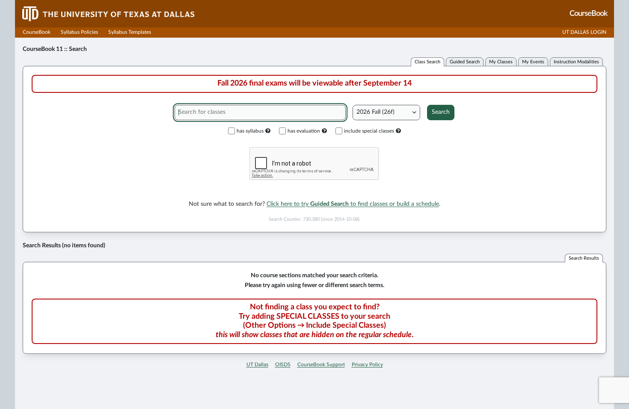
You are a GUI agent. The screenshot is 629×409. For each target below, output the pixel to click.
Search (441, 112)
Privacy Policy (367, 364)
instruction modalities (576, 61)
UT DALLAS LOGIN (584, 32)
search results (584, 258)
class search (427, 61)
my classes (501, 61)
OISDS (283, 364)
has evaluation (304, 130)
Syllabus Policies (79, 32)
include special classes (369, 130)
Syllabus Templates (129, 32)
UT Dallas (257, 364)
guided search (465, 61)
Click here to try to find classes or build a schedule (353, 204)
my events (533, 61)
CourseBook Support (321, 364)
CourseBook (36, 32)
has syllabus (250, 130)
